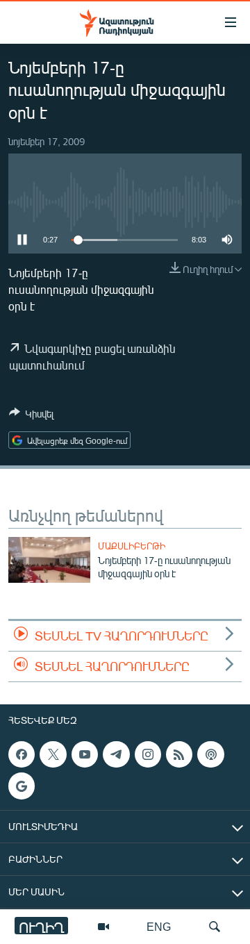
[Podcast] (210, 754)
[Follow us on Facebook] (21, 754)
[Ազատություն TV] (103, 926)
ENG (159, 926)
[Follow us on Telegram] (116, 754)
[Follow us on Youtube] (85, 754)
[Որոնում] (214, 926)
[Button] (31, 416)
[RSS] (179, 754)
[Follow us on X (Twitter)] (53, 754)
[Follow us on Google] (21, 786)
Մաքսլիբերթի (131, 546)
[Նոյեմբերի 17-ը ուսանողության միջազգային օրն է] (49, 560)
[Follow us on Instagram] (148, 754)
